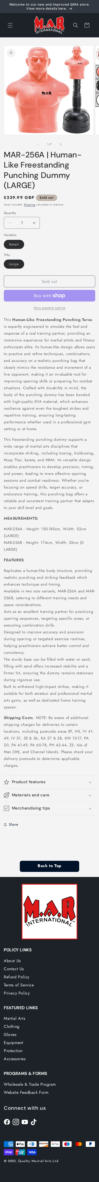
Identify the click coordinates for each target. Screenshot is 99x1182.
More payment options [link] (49, 308)
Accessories (15, 1059)
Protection (13, 1051)
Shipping (29, 204)
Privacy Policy (17, 993)
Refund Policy (16, 977)
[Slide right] (60, 144)
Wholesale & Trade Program (30, 1084)
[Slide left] (38, 144)
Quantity (10, 213)
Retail (16, 245)
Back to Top (49, 866)
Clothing (12, 1026)
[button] (10, 25)
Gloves (10, 1034)
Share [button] (13, 824)
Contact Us (14, 969)
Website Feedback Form (26, 1092)
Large (16, 265)
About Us (12, 961)
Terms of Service (19, 985)
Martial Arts (14, 1018)
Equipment (13, 1043)
